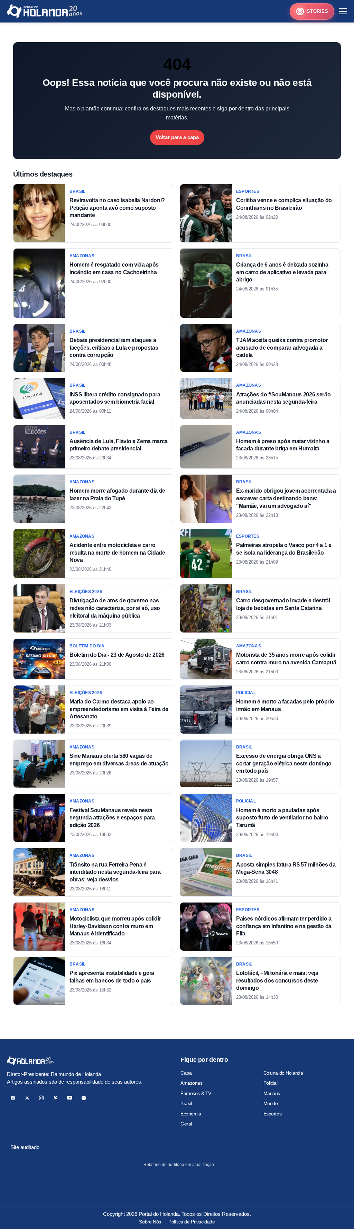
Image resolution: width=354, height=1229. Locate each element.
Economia (190, 1113)
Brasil (186, 1103)
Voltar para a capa (177, 137)
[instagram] (41, 1098)
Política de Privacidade (191, 1221)
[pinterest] (55, 1098)
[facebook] (13, 1098)
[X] (27, 1098)
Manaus (271, 1093)
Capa (186, 1073)
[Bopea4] (44, 11)
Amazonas (191, 1083)
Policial (270, 1083)
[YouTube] (70, 1098)
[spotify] (84, 1098)
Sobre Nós (150, 1221)
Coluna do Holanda (283, 1073)
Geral (186, 1124)
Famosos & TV (195, 1093)
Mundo (270, 1103)
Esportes (272, 1113)
